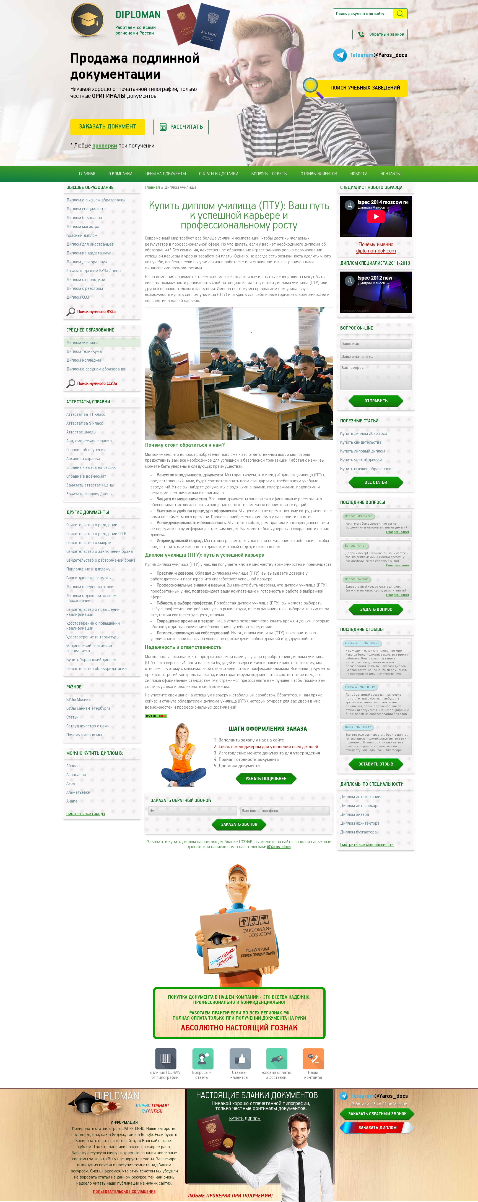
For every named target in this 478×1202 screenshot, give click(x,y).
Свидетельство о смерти (88, 542)
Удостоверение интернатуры (92, 637)
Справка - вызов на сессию (91, 467)
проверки (104, 145)
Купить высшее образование (367, 469)
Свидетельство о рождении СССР (96, 534)
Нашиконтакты (313, 1075)
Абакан (73, 766)
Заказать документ (107, 126)
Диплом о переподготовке (91, 587)
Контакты (391, 174)
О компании (120, 174)
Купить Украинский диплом (91, 659)
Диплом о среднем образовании (96, 369)
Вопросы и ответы (202, 1075)
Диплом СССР (78, 297)
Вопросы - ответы (269, 174)
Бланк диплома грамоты (88, 578)
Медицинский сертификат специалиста (90, 649)
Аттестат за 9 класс (84, 423)
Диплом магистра (82, 226)
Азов (70, 783)
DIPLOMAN (117, 1096)
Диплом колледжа (83, 360)
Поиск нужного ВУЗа (96, 311)
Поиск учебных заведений (365, 88)
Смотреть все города (85, 813)
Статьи (72, 717)
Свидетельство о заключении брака (99, 551)
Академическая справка (89, 441)
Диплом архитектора (360, 823)
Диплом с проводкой (85, 279)
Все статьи (376, 482)
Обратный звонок (386, 34)
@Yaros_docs (279, 847)
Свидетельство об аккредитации (96, 668)
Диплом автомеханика (361, 797)
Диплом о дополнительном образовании (91, 598)
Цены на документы (166, 174)
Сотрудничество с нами (88, 726)
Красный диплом (81, 235)
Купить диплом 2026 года (363, 433)
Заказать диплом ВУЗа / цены (93, 271)
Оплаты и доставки (218, 174)
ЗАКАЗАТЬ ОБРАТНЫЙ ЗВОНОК (377, 1114)
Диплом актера (354, 814)
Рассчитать (186, 126)
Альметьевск (78, 792)
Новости (358, 174)
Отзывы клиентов (319, 174)
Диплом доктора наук (86, 262)
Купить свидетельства (360, 442)
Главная (87, 174)
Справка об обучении (86, 450)
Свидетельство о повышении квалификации (92, 612)
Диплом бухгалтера (358, 832)
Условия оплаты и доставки (276, 1075)
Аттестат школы (81, 432)
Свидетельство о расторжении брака (101, 560)
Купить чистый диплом (361, 460)
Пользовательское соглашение (124, 1192)
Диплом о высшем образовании (96, 200)
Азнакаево (76, 774)
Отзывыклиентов (239, 1075)
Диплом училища (82, 342)
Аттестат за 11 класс (85, 414)
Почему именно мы (84, 735)
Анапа (71, 801)
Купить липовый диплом (362, 451)
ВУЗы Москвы (78, 699)
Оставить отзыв (375, 764)
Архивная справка (83, 458)
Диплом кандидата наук (88, 253)
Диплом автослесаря (360, 805)
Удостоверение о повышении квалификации (93, 626)
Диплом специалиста (86, 209)
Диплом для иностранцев (90, 244)
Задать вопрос (376, 609)
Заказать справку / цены (89, 494)
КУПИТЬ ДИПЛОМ (245, 1119)
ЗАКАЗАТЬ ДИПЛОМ (377, 1127)
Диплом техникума (84, 351)
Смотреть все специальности (367, 844)
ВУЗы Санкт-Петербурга (88, 708)
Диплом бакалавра (84, 217)
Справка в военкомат (86, 476)
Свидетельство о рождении (91, 525)
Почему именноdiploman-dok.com (376, 247)
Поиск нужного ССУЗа (97, 383)
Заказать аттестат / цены (90, 485)
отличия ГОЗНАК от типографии (165, 1075)
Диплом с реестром (84, 288)
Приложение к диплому (88, 569)
